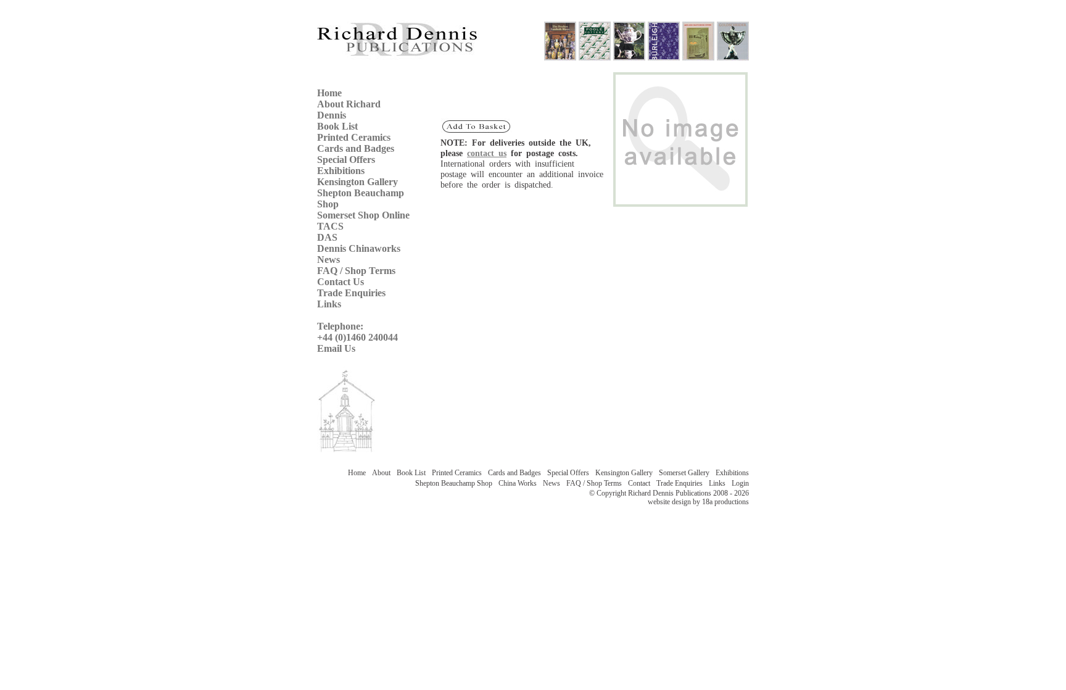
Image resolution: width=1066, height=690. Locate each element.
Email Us (336, 348)
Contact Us (340, 281)
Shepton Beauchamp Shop (455, 483)
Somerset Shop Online (363, 215)
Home (329, 93)
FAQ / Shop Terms (356, 270)
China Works (519, 483)
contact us (486, 153)
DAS (327, 237)
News (328, 259)
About (383, 472)
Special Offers (346, 159)
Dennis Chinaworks (358, 248)
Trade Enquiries (351, 293)
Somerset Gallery (686, 472)
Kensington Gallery (357, 182)
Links (329, 304)
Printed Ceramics (353, 137)
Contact (641, 483)
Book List (337, 126)
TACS (330, 226)
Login (740, 483)
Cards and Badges (355, 148)
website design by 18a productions (698, 501)
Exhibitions (341, 170)
